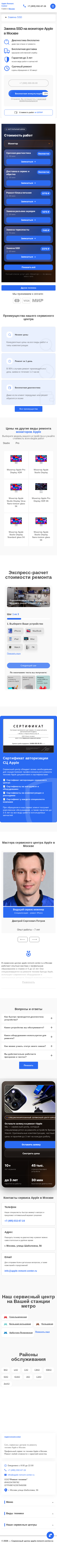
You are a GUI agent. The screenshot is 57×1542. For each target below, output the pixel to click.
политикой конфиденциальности (32, 100)
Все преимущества (28, 409)
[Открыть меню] (53, 6)
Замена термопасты (17, 229)
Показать (28, 1065)
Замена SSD (13, 248)
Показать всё (28, 267)
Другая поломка (28, 288)
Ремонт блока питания (19, 192)
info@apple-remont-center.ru (21, 1271)
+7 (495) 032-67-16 (37, 6)
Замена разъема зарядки (20, 211)
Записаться (27, 161)
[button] (23, 939)
